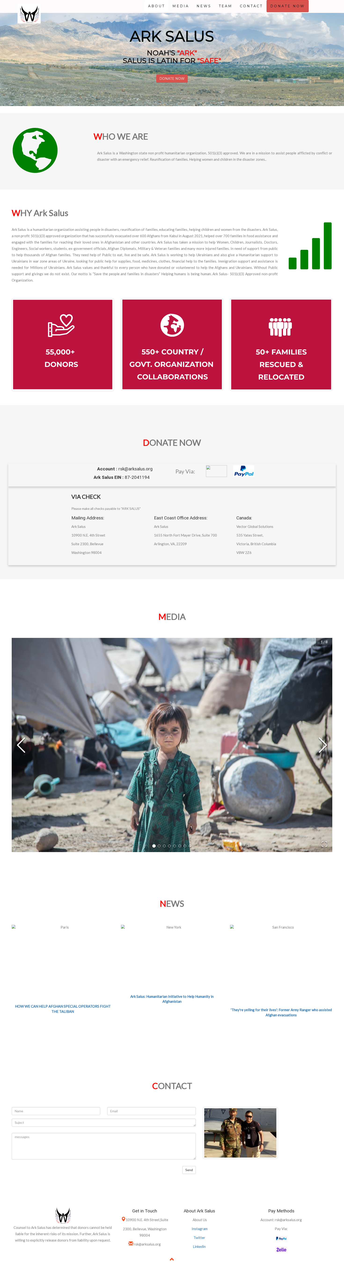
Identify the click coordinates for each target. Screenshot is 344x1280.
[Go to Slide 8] (190, 846)
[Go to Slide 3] (164, 846)
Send (189, 1170)
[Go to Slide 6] (179, 846)
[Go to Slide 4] (169, 846)
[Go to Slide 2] (159, 846)
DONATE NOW (287, 6)
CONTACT (251, 6)
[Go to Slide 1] (154, 846)
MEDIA (180, 6)
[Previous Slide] (21, 745)
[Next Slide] (323, 745)
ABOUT (156, 6)
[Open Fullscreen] (324, 844)
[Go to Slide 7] (184, 846)
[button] (172, 745)
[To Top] (172, 1260)
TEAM (225, 6)
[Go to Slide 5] (174, 846)
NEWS (204, 6)
